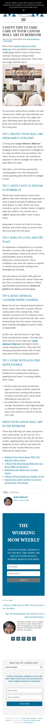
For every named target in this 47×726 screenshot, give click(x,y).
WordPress (28, 722)
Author (5, 492)
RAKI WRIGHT (21, 497)
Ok (23, 10)
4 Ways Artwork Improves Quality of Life (24, 476)
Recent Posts (14, 492)
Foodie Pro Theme (28, 718)
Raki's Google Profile (21, 500)
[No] (44, 7)
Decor (10, 600)
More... (30, 630)
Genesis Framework (31, 720)
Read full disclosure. (33, 39)
